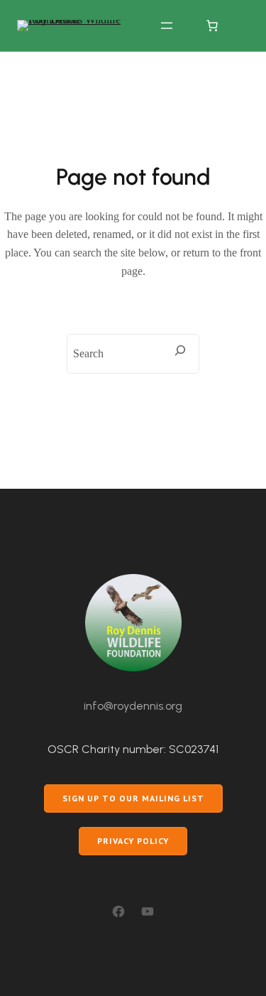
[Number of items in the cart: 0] (212, 25)
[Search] (180, 350)
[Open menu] (166, 25)
